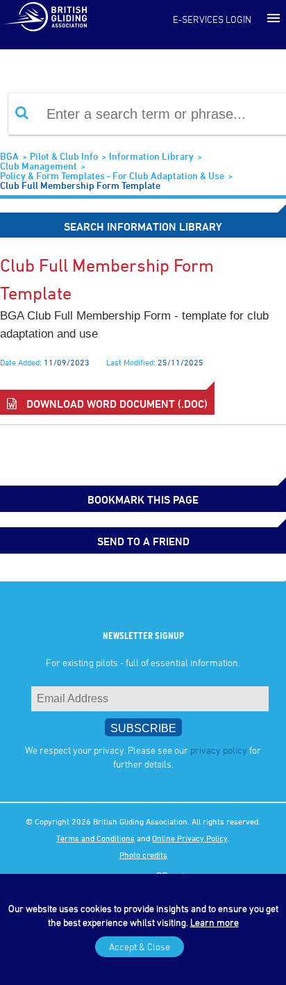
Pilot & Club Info (64, 156)
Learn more (214, 922)
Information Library (151, 156)
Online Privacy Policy (190, 838)
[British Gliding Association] (45, 15)
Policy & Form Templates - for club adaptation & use (112, 175)
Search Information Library (143, 226)
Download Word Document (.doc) (116, 403)
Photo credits (143, 854)
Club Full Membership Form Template (80, 185)
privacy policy (218, 750)
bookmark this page (143, 499)
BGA (9, 156)
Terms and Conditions (95, 838)
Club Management (38, 166)
